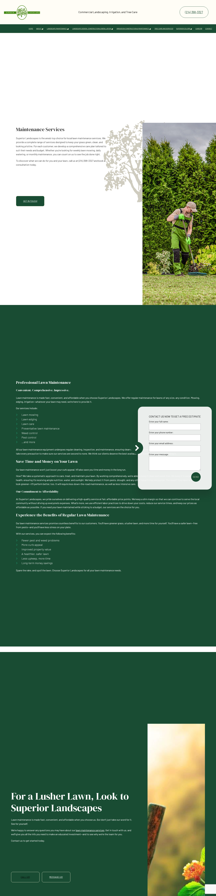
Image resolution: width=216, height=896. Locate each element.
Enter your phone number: (161, 432)
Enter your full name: (159, 421)
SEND (196, 476)
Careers (198, 28)
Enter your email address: (161, 443)
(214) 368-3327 (194, 12)
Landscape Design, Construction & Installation (91, 28)
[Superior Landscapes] (22, 11)
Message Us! (56, 877)
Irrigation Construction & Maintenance (133, 28)
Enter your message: (159, 454)
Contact (208, 28)
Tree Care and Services (163, 28)
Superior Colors (183, 28)
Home (31, 28)
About (38, 28)
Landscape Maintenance (57, 28)
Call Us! (25, 877)
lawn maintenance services (90, 830)
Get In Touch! (30, 201)
